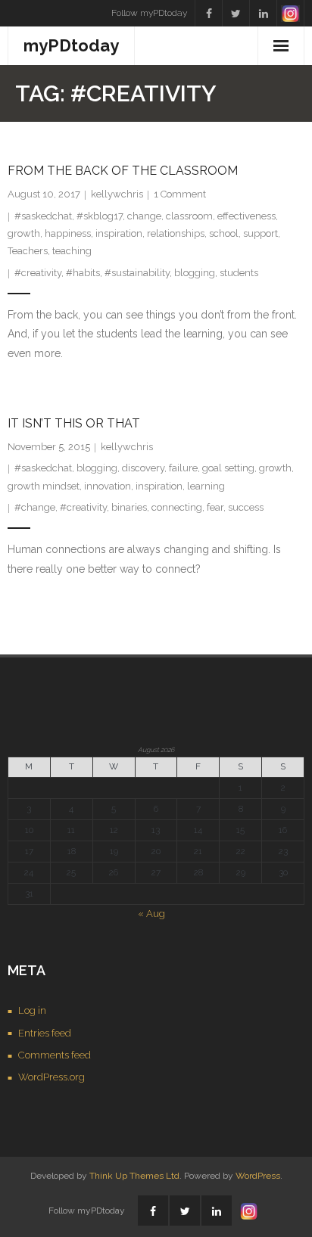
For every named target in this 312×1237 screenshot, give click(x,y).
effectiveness (246, 216)
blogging (194, 272)
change (144, 216)
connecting (176, 507)
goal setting (228, 468)
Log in (32, 1010)
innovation (107, 486)
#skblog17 (99, 216)
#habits (83, 272)
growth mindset (44, 486)
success (246, 507)
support (260, 233)
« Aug (151, 913)
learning (206, 486)
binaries (129, 507)
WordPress (258, 1175)
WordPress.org (51, 1077)
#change (34, 507)
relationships (175, 233)
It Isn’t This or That (74, 423)
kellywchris (117, 194)
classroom (189, 216)
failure (183, 468)
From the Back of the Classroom (123, 170)
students (239, 272)
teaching (72, 250)
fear (215, 507)
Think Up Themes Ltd (134, 1175)
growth (24, 233)
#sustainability (137, 272)
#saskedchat (43, 216)
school (224, 233)
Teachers (28, 250)
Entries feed (44, 1033)
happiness (68, 233)
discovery (143, 468)
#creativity (37, 272)
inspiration (118, 233)
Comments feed (54, 1055)
